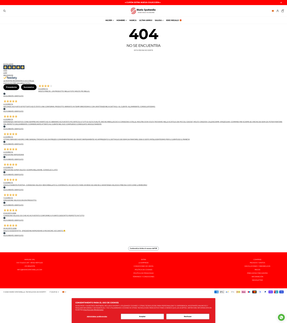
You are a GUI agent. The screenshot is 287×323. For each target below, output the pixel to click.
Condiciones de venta (143, 266)
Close (281, 2)
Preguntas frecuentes (257, 273)
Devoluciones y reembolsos (257, 266)
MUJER (108, 20)
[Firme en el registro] (278, 10)
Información (257, 277)
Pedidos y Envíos (257, 263)
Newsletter (257, 280)
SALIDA (158, 20)
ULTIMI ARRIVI (145, 20)
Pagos (257, 270)
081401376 (31, 266)
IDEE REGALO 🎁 (174, 20)
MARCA (132, 20)
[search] (4, 10)
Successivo (29, 87)
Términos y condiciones (143, 277)
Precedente (11, 87)
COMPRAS (257, 259)
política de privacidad (143, 273)
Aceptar (142, 316)
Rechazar (188, 316)
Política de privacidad (93, 310)
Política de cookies (143, 270)
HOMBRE (120, 20)
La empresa (143, 263)
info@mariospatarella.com (29, 270)
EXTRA (143, 259)
